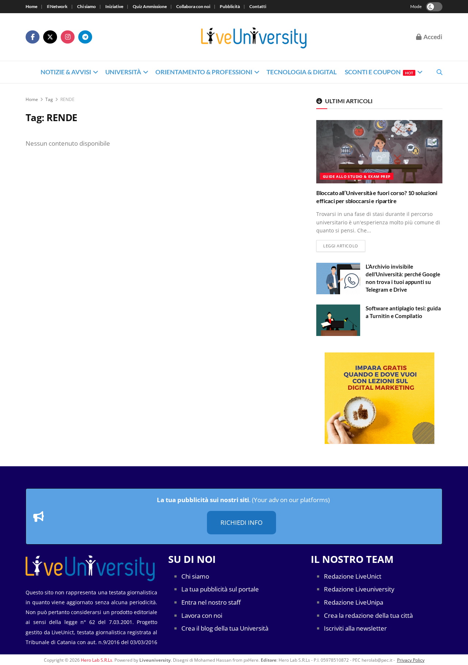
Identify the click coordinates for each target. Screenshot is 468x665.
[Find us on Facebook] (32, 37)
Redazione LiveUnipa (353, 602)
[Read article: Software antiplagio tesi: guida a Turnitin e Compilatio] (338, 320)
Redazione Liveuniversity (359, 589)
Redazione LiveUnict (352, 576)
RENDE (67, 99)
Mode (416, 6)
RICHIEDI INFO (241, 522)
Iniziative (114, 6)
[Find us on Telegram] (85, 37)
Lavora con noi (201, 615)
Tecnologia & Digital (302, 72)
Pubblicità (230, 6)
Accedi (432, 37)
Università (123, 72)
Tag (49, 99)
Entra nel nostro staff (211, 602)
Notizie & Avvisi (66, 72)
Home (31, 6)
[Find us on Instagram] (68, 37)
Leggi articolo (344, 246)
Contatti (257, 6)
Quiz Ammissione (150, 6)
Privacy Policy (410, 660)
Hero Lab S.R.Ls (96, 660)
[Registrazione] (379, 398)
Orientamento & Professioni (203, 72)
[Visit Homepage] (254, 37)
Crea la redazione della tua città (368, 615)
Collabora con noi (193, 6)
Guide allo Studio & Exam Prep (356, 176)
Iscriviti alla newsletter (355, 628)
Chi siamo (86, 6)
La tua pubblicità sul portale (220, 589)
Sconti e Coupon (379, 72)
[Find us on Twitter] (50, 37)
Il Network (57, 6)
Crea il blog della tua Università (224, 628)
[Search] (439, 72)
